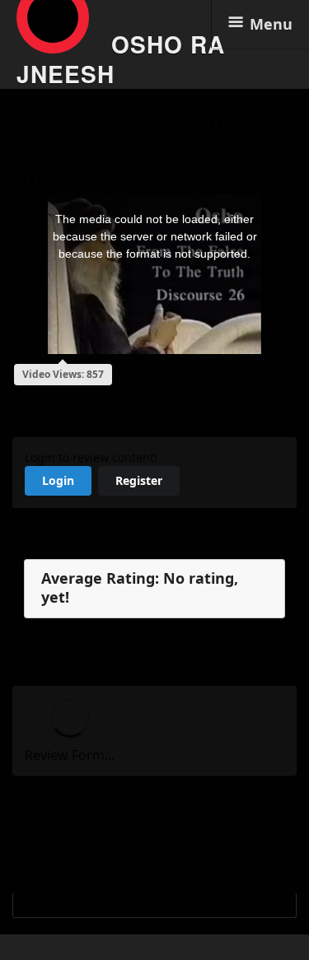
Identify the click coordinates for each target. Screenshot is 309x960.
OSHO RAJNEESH (120, 59)
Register (138, 480)
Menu (271, 24)
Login (58, 480)
